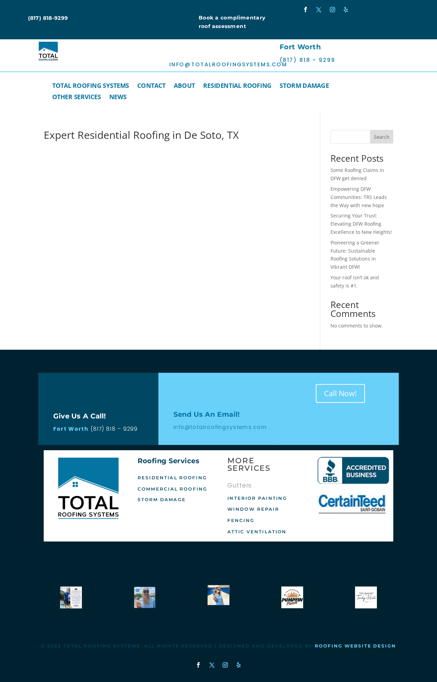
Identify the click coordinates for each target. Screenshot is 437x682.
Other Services (76, 97)
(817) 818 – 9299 (114, 428)
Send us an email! (195, 51)
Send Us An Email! (206, 414)
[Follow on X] (319, 10)
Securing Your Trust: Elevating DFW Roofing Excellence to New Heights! (361, 223)
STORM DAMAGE (162, 500)
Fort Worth (300, 47)
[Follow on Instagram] (332, 10)
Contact (152, 86)
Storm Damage (304, 86)
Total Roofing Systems (90, 86)
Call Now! (340, 393)
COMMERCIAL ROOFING (173, 489)
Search (382, 137)
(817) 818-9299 (48, 17)
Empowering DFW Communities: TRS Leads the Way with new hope (358, 197)
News (118, 97)
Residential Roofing (237, 86)
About (184, 86)
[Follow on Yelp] (346, 10)
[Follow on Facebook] (305, 10)
